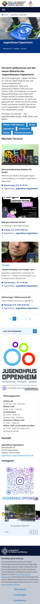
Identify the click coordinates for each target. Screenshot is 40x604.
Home (6, 15)
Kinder (32, 124)
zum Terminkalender (12, 331)
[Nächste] (29, 319)
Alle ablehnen (20, 600)
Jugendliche (8, 128)
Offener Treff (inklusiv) (14, 124)
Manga (6, 132)
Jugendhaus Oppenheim (19, 15)
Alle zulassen (20, 589)
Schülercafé (24, 128)
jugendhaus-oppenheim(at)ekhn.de (17, 455)
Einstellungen (20, 595)
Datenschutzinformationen (11, 584)
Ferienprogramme (22, 132)
